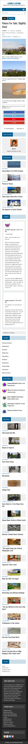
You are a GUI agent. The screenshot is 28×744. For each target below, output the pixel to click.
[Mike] (4, 393)
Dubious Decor (5, 353)
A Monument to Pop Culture (10, 623)
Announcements (5, 346)
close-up (12, 30)
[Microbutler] (14, 471)
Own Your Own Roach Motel (10, 637)
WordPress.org (6, 671)
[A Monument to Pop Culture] (14, 619)
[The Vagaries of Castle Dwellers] (14, 205)
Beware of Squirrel (8, 447)
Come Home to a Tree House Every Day (13, 505)
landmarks (18, 30)
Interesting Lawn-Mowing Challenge (13, 592)
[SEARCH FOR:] (14, 13)
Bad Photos (5, 181)
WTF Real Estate (8, 720)
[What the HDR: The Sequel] (14, 574)
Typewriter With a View (9, 564)
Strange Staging (5, 366)
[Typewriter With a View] (14, 560)
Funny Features (5, 356)
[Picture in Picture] (14, 179)
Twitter (18, 698)
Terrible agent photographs (10, 715)
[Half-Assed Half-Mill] (14, 428)
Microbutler (5, 475)
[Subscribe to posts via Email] (7, 736)
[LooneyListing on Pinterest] (12, 736)
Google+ (13, 700)
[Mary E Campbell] (4, 399)
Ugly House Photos (8, 712)
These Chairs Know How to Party (12, 196)
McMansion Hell (8, 710)
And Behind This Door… (17, 410)
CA (8, 30)
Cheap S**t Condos (8, 722)
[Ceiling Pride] (14, 485)
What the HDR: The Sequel (10, 578)
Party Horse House (8, 461)
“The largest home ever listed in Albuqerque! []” (12, 549)
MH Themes (21, 742)
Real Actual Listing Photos (10, 714)
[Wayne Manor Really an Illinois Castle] (14, 516)
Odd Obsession (5, 363)
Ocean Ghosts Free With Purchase (12, 171)
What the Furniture (7, 194)
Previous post (10, 128)
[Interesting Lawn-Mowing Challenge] (14, 588)
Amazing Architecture (7, 207)
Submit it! (17, 693)
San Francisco (20, 32)
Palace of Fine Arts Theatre (9, 32)
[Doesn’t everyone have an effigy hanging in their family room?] (14, 647)
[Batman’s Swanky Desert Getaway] (14, 530)
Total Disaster (5, 369)
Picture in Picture (7, 183)
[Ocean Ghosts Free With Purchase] (14, 166)
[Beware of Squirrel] (14, 443)
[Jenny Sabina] (4, 406)
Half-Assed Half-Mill (8, 433)
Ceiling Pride (6, 489)
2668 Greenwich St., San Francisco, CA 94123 (15, 106)
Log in (3, 666)
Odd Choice (5, 168)
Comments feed (6, 669)
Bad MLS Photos (8, 719)
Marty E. (9, 36)
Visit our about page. (13, 696)
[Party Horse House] (14, 457)
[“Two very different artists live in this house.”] (14, 602)
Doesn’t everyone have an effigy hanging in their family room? (11, 652)
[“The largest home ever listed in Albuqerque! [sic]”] (14, 544)
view (3, 35)
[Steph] (4, 413)
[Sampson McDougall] (4, 386)
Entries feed (5, 668)
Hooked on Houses (8, 724)
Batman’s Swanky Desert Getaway (12, 534)
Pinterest (6, 700)
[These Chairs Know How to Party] (14, 192)
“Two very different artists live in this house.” (13, 607)
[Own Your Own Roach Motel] (14, 633)
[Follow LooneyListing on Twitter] (10, 736)
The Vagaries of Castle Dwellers (12, 209)
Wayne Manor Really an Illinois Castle (14, 520)
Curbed (5, 717)
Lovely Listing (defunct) (9, 726)
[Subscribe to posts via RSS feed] (5, 736)
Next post (19, 128)
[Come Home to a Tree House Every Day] (14, 499)
